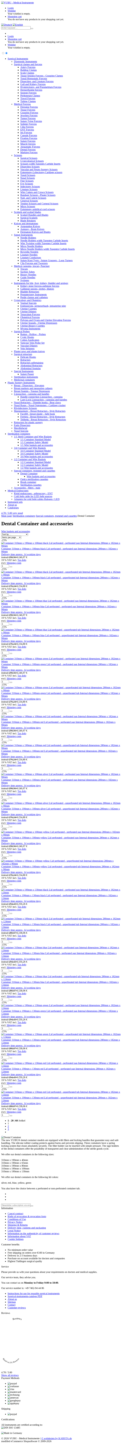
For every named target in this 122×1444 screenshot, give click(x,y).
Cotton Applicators (29, 340)
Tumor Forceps (28, 118)
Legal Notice (14, 1230)
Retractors (25, 360)
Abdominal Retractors (31, 365)
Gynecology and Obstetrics (27, 300)
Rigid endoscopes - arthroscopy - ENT (33, 493)
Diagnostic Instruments (25, 61)
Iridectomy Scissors (30, 186)
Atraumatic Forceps (30, 146)
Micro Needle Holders (31, 246)
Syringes (24, 280)
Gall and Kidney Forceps (33, 84)
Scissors (18, 155)
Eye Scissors (26, 183)
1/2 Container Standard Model (35, 462)
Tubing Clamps (28, 101)
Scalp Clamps (27, 73)
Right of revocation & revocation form (27, 1216)
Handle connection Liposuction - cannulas (41, 396)
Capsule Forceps (28, 135)
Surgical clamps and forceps (28, 64)
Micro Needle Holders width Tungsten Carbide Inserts (47, 249)
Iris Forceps (26, 132)
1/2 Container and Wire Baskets (30, 459)
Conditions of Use (17, 1219)
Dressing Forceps (29, 107)
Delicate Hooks (28, 357)
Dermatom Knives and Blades (35, 232)
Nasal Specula (21, 431)
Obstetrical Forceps (30, 317)
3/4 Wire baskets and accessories (36, 456)
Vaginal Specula (28, 303)
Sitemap (12, 1302)
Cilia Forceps (27, 127)
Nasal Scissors (27, 178)
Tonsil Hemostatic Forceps (33, 78)
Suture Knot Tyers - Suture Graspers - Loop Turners (46, 260)
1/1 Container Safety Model (34, 442)
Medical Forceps (22, 104)
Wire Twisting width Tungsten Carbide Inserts (43, 243)
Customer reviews (17, 1307)
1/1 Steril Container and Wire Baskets (33, 436)
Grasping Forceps (29, 112)
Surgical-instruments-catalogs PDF (25, 1296)
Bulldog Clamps (28, 70)
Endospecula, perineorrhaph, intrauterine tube (43, 306)
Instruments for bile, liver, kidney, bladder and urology (41, 283)
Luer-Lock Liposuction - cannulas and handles (43, 399)
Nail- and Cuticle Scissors (33, 198)
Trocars (24, 269)
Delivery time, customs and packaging (27, 1227)
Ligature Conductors (30, 257)
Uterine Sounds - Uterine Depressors (38, 323)
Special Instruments (24, 371)
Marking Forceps (28, 152)
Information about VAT (19, 1236)
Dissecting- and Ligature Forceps (37, 81)
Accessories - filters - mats (27, 487)
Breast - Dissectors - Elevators (29, 385)
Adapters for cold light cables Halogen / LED (37, 499)
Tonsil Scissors (27, 175)
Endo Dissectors (22, 425)
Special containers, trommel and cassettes (34, 470)
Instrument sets (15, 502)
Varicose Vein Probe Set (32, 343)
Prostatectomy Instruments (33, 294)
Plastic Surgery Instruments (21, 382)
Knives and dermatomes (26, 223)
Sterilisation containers (19, 433)
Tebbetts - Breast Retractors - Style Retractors (43, 419)
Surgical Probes (22, 331)
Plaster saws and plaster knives (29, 351)
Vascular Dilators (28, 345)
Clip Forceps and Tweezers (34, 263)
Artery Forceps (27, 67)
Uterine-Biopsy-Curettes (32, 325)
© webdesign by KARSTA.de (56, 1438)
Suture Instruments (23, 235)
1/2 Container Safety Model (34, 465)
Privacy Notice (15, 1222)
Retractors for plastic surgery (28, 422)
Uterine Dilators (28, 311)
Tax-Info (21, 560)
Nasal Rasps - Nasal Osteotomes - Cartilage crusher (40, 405)
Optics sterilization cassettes (34, 479)
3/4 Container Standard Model (35, 450)
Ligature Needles (28, 254)
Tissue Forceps (27, 109)
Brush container (28, 482)
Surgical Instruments (18, 58)
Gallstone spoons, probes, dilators (37, 289)
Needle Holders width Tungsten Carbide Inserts (44, 240)
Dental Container (28, 473)
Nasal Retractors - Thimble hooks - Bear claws (37, 402)
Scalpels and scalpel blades (27, 212)
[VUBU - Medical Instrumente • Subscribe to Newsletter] (32, 1205)
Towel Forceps (27, 98)
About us (12, 504)
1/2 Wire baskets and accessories (36, 468)
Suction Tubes (27, 271)
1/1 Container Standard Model (35, 439)
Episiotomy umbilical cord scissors (37, 209)
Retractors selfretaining (31, 362)
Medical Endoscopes (18, 490)
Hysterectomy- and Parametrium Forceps (40, 87)
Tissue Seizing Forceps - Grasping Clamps (41, 75)
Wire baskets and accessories (41, 476)
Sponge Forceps (28, 92)
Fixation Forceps (28, 138)
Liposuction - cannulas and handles (31, 394)
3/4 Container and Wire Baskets (30, 448)
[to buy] (11, 566)
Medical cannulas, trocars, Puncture (32, 266)
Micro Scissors (27, 206)
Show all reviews (10, 1375)
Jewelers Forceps (28, 115)
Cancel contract (15, 1213)
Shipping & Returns (18, 1225)
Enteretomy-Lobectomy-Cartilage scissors (41, 172)
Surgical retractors (23, 354)
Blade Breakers (28, 220)
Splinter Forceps (28, 124)
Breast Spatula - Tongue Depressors (32, 391)
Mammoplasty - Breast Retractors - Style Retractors (39, 411)
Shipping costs (14, 563)
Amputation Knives (30, 226)
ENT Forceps (27, 129)
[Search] (32, 28)
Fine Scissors (27, 181)
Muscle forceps (28, 144)
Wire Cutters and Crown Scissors (37, 192)
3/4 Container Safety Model (34, 453)
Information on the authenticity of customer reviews (33, 1233)
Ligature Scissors (28, 189)
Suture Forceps (27, 141)
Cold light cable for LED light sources (33, 496)
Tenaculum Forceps (30, 314)
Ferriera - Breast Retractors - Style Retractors (42, 416)
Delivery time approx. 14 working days (21, 554)
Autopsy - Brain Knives (32, 229)
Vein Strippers (27, 348)
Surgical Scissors (28, 158)
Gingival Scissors (29, 200)
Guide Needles (27, 277)
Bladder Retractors (29, 291)
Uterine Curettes (28, 308)
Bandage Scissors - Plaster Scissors (37, 195)
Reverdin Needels (29, 252)
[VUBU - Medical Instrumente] (17, 2)
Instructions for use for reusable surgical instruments (34, 1293)
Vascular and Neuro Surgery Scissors (39, 169)
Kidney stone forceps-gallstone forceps (39, 286)
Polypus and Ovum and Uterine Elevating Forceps (45, 320)
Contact (11, 1304)
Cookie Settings (16, 1239)
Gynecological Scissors (32, 161)
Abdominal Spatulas (30, 368)
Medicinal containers (24, 379)
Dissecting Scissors (30, 166)
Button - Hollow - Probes (33, 334)
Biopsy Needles (28, 274)
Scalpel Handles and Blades (34, 215)
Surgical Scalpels (28, 217)
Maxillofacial (20, 428)
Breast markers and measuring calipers (33, 388)
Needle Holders (28, 237)
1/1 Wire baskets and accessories (36, 445)
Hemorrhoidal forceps (31, 90)
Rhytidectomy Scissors (25, 408)
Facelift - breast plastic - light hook (37, 414)
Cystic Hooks (27, 337)
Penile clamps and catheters (34, 297)
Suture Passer (27, 374)
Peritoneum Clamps (30, 95)
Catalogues (13, 507)
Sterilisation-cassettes (30, 485)
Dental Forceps (28, 149)
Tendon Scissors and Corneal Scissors (39, 203)
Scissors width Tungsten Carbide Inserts (40, 163)
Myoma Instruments (30, 328)
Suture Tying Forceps (31, 121)
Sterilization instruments (26, 377)
